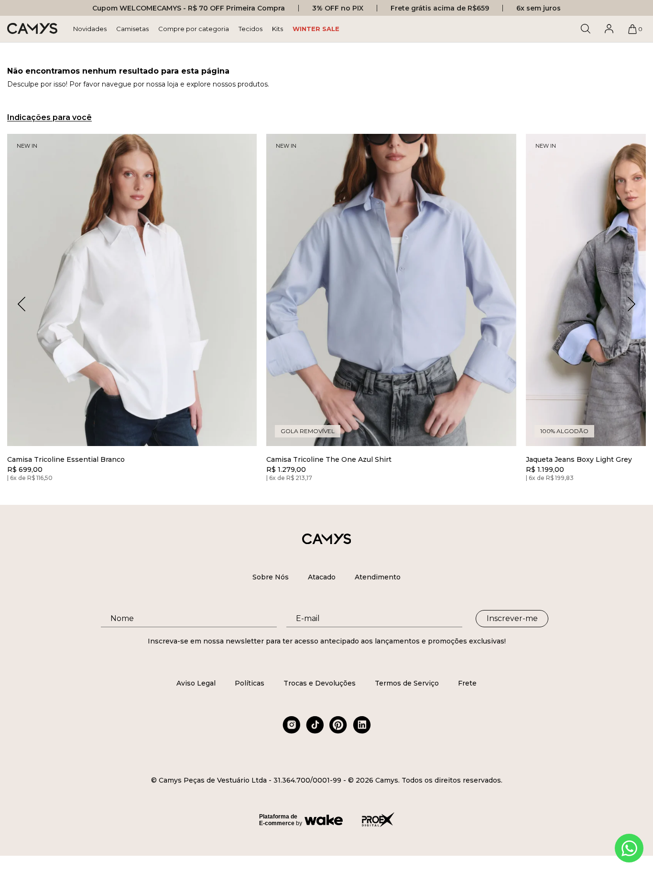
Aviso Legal (196, 683)
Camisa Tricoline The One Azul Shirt (329, 460)
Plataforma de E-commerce (278, 820)
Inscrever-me (512, 618)
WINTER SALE (316, 29)
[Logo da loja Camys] (32, 29)
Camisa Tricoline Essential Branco (66, 460)
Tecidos (250, 29)
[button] (631, 304)
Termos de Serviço (407, 683)
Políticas (249, 683)
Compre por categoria (193, 29)
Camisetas (132, 29)
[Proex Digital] (378, 819)
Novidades (90, 29)
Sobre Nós (270, 577)
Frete (467, 683)
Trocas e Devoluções (319, 683)
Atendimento (378, 577)
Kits (277, 29)
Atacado (322, 577)
